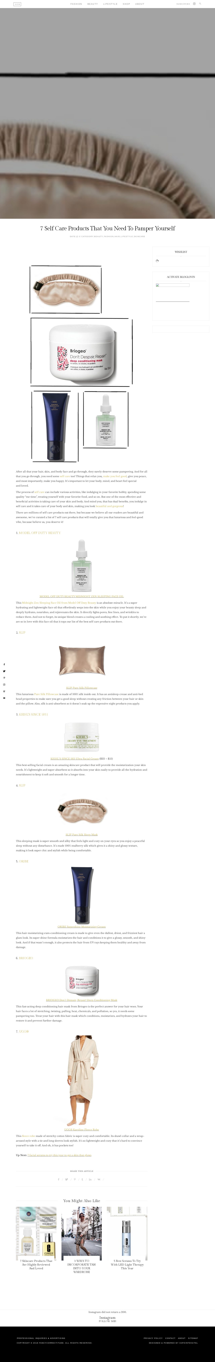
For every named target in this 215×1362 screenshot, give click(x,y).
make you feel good (115, 476)
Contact (170, 1338)
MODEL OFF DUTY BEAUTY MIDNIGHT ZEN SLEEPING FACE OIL (82, 596)
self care (65, 476)
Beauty (93, 4)
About (139, 4)
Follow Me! (107, 1321)
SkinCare (139, 236)
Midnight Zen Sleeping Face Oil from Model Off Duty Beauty (59, 602)
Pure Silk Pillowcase (46, 694)
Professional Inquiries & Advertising (41, 1338)
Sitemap (193, 1338)
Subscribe (183, 4)
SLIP (22, 632)
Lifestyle (110, 4)
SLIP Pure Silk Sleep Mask (82, 834)
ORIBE (23, 861)
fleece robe (28, 1136)
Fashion (76, 4)
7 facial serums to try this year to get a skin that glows (59, 1155)
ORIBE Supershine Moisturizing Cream (82, 926)
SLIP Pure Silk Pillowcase (81, 687)
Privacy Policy (153, 1338)
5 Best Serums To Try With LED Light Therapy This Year (127, 1264)
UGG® (24, 1031)
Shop (126, 4)
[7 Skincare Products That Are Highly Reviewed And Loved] (36, 1234)
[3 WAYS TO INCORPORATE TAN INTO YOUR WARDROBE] (81, 1234)
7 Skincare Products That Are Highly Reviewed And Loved (36, 1264)
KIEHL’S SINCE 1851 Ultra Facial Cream (75, 758)
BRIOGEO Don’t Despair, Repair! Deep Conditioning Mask (81, 1000)
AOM (17, 4)
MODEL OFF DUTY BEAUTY (40, 533)
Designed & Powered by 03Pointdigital (173, 1343)
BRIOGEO (26, 958)
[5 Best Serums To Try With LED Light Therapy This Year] (127, 1234)
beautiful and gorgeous (109, 506)
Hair (117, 236)
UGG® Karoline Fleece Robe (81, 1129)
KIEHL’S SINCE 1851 (33, 714)
